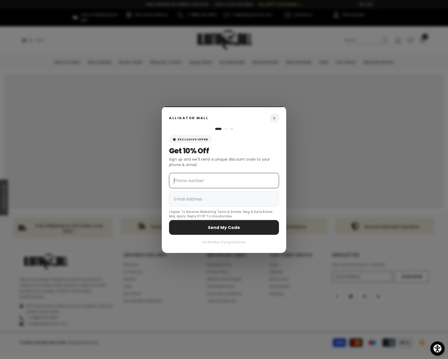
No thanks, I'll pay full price (224, 241)
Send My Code (224, 227)
